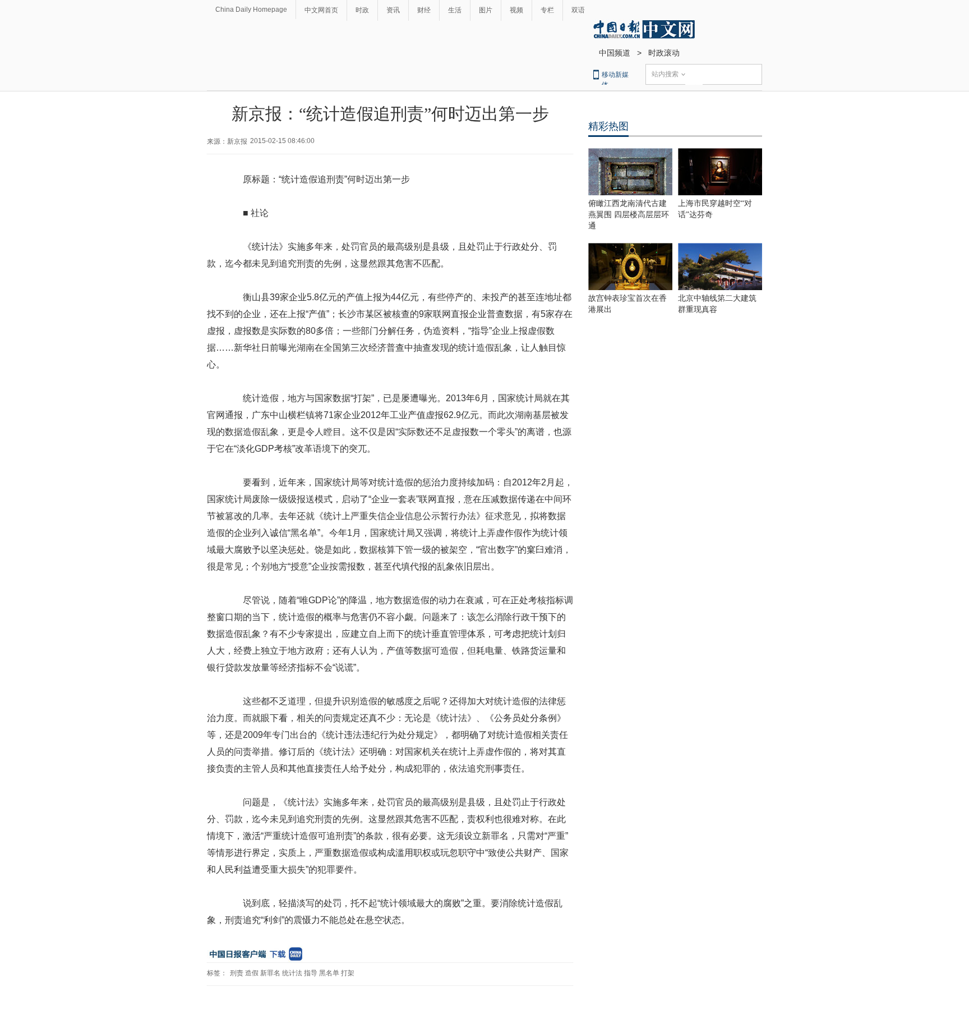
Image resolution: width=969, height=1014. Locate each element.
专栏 (547, 10)
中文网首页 (321, 10)
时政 (362, 10)
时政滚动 (664, 52)
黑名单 (329, 973)
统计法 (292, 973)
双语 (578, 10)
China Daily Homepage (251, 9)
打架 (347, 973)
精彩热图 (608, 126)
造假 (252, 973)
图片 (485, 10)
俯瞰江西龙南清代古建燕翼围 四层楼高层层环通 (628, 214)
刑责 (236, 973)
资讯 (393, 10)
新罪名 (270, 973)
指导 (310, 973)
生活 (455, 10)
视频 (516, 10)
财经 (424, 10)
